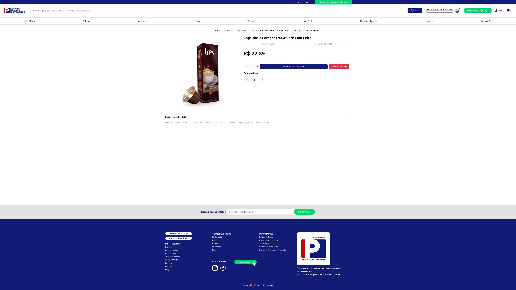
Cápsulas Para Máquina (262, 30)
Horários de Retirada (178, 238)
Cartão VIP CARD (172, 260)
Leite (214, 250)
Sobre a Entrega (266, 243)
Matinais (242, 30)
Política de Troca (266, 237)
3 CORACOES (326, 44)
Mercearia (229, 30)
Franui (214, 240)
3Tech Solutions (266, 285)
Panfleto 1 (169, 263)
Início (218, 30)
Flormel (215, 243)
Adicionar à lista (339, 67)
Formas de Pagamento (268, 240)
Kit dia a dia (217, 237)
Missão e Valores (172, 250)
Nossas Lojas (303, 2)
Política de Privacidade (268, 246)
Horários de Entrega (178, 233)
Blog (167, 269)
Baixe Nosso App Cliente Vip (333, 2)
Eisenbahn (216, 246)
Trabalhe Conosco (172, 256)
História (168, 247)
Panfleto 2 (169, 266)
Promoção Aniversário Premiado (272, 250)
